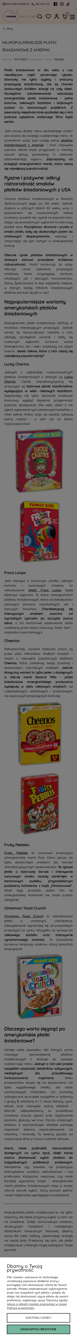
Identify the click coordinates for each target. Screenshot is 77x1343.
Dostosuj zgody (38, 1317)
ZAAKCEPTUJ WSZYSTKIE (38, 1329)
